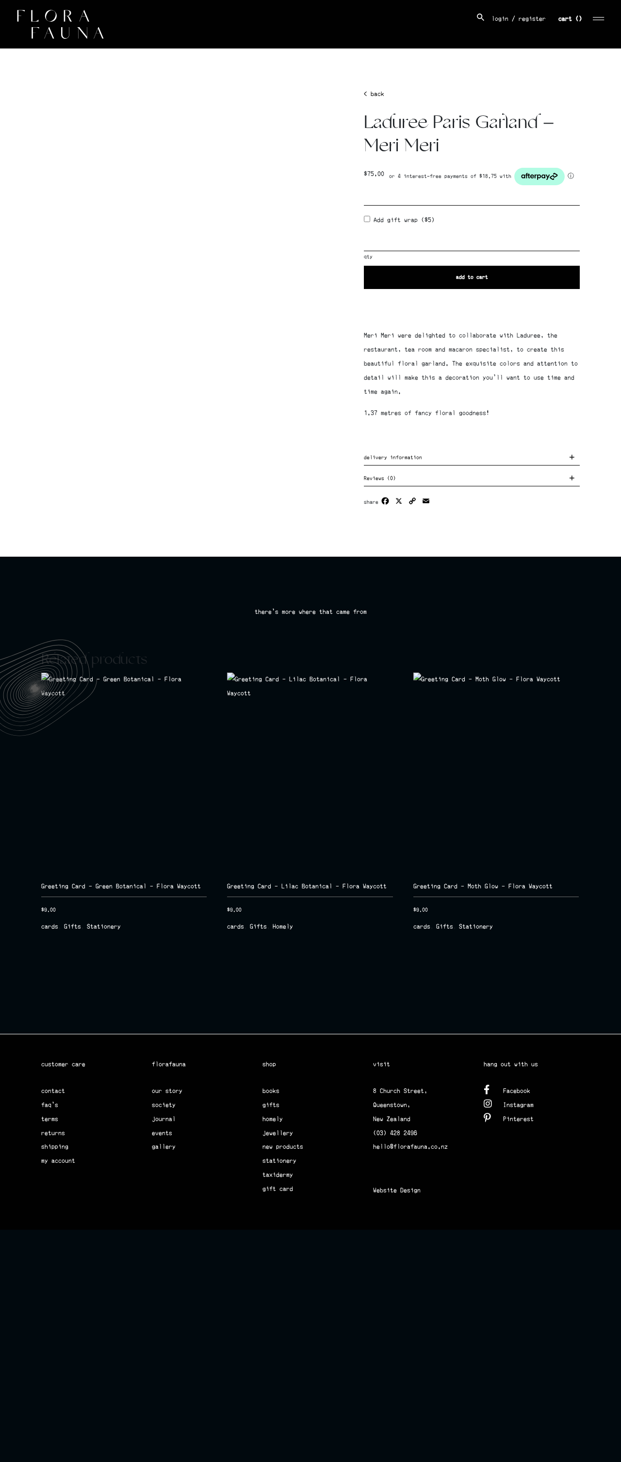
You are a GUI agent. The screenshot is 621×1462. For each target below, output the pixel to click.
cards (49, 926)
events (162, 1133)
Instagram (518, 1105)
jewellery (277, 1133)
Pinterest (518, 1119)
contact (53, 1091)
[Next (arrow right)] (604, 731)
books (270, 1091)
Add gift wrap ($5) (402, 220)
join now (458, 1020)
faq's (49, 1105)
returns (53, 1133)
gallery (164, 1146)
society (164, 1105)
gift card (277, 1189)
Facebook (516, 1091)
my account (58, 1160)
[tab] (472, 459)
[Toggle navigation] (599, 17)
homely (272, 1119)
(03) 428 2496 (395, 1133)
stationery (279, 1160)
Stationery (104, 926)
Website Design (397, 1190)
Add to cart (472, 277)
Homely (283, 926)
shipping (54, 1146)
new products (282, 1146)
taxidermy (277, 1175)
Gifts (72, 926)
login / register (518, 19)
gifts (270, 1105)
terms (49, 1119)
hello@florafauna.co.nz (410, 1146)
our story (167, 1091)
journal (164, 1119)
